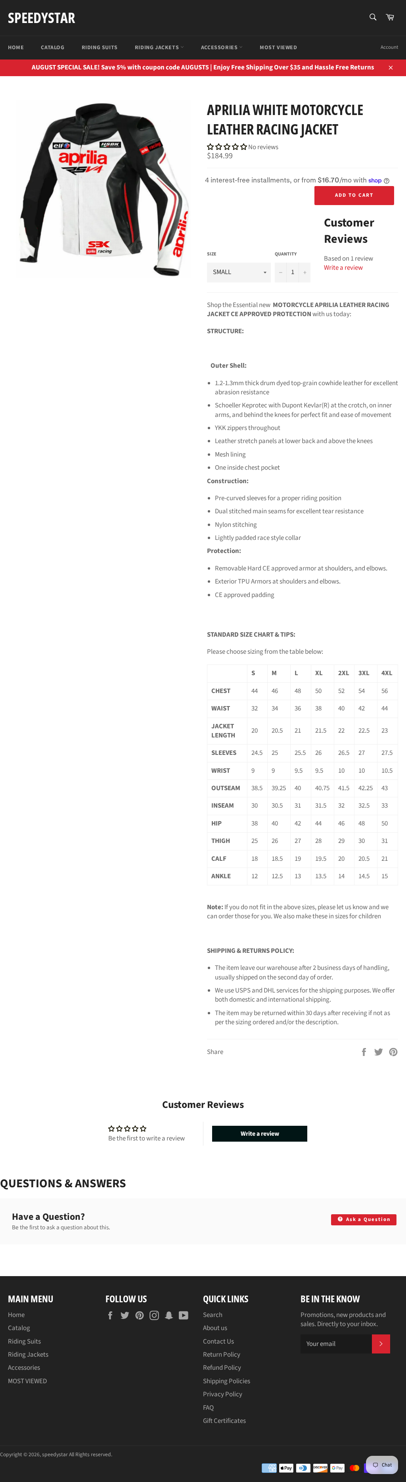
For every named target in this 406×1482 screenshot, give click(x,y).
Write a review (343, 268)
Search (212, 1315)
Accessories (220, 48)
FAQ (208, 1408)
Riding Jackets (157, 48)
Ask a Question (367, 1219)
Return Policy (221, 1354)
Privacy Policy (222, 1394)
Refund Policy (222, 1368)
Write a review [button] (260, 1133)
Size (211, 254)
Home (16, 48)
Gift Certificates (224, 1421)
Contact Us (218, 1341)
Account (389, 47)
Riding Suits (100, 48)
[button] (227, 147)
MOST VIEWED (278, 48)
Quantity (286, 254)
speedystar (41, 17)
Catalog (52, 48)
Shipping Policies (226, 1381)
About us (215, 1328)
